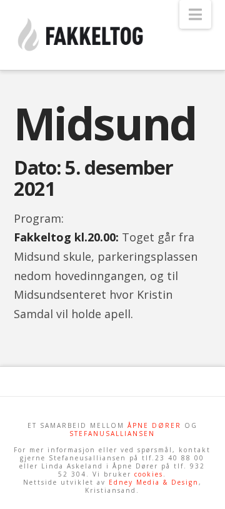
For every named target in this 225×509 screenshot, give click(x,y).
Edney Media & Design (154, 482)
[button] (195, 14)
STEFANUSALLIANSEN (112, 433)
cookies (148, 474)
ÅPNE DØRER (154, 425)
